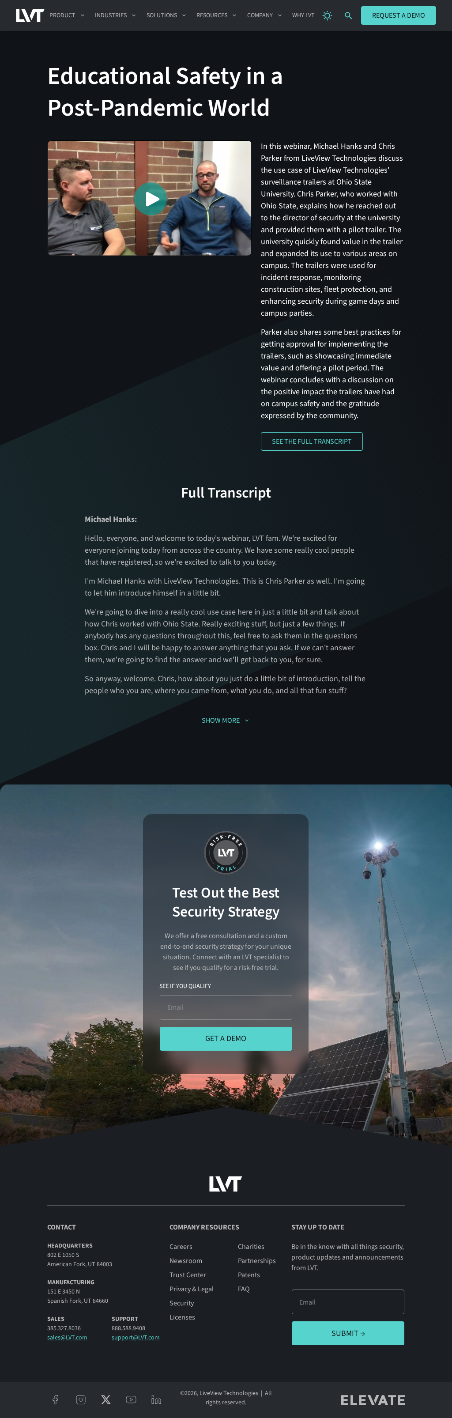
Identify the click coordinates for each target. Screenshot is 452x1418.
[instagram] (80, 1400)
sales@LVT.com (67, 1337)
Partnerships (257, 1261)
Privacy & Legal (192, 1289)
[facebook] (55, 1400)
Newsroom (186, 1261)
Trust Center (188, 1275)
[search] (348, 16)
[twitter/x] (106, 1400)
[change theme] (327, 16)
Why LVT (303, 15)
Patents (249, 1275)
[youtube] (131, 1400)
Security (182, 1303)
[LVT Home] (30, 15)
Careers (181, 1247)
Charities (251, 1247)
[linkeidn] (156, 1400)
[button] (67, 15)
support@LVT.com (136, 1337)
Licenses (182, 1317)
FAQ (244, 1289)
